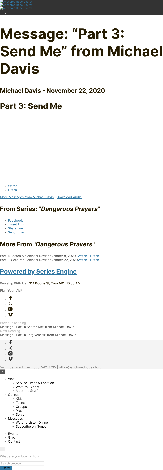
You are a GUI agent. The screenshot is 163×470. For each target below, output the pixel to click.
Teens (20, 403)
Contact (14, 441)
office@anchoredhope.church (81, 367)
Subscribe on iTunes (31, 426)
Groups (21, 407)
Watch (12, 186)
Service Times (20, 367)
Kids (19, 399)
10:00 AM (55, 283)
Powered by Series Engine (38, 271)
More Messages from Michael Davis (27, 197)
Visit (3, 367)
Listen (12, 190)
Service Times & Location (35, 383)
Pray (19, 410)
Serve (20, 414)
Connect (14, 395)
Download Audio (69, 197)
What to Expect (27, 387)
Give (11, 437)
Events (13, 433)
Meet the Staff (27, 391)
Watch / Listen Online (32, 422)
